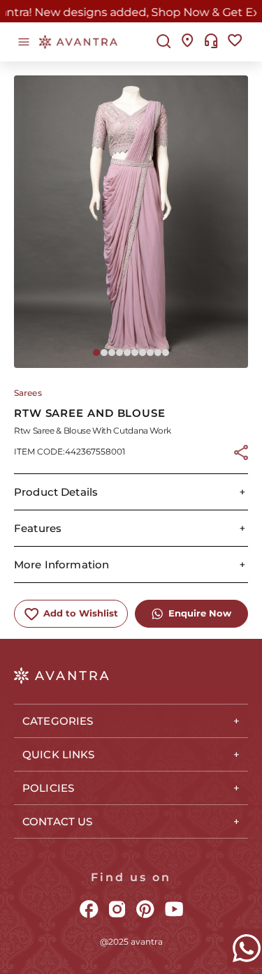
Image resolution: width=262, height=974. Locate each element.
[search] (164, 42)
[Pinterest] (145, 910)
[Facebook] (89, 910)
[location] (187, 41)
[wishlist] (235, 41)
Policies (48, 788)
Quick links (58, 754)
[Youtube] (174, 910)
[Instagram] (117, 910)
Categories (58, 721)
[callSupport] (211, 41)
